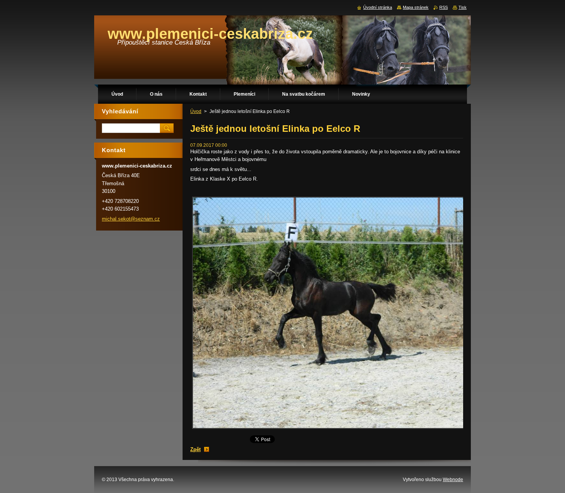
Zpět (195, 449)
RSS (443, 7)
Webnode (453, 479)
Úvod (195, 111)
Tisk (463, 7)
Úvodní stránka (377, 7)
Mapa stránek (416, 7)
